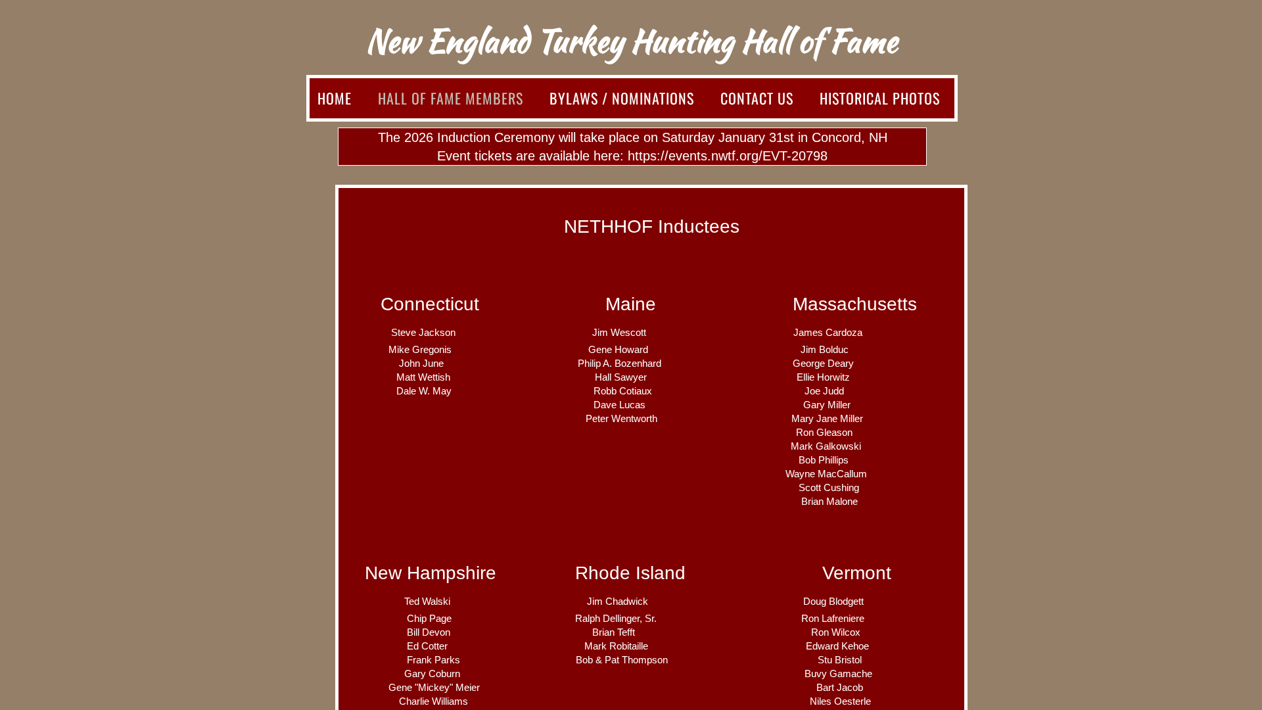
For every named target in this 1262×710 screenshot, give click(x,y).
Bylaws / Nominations (621, 97)
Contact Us (756, 97)
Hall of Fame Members (450, 97)
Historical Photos (880, 97)
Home (334, 97)
